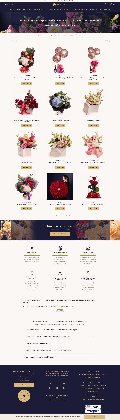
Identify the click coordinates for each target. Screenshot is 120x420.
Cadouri (88, 385)
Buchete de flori (39, 9)
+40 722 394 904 (8, 4)
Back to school (15, 9)
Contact (97, 371)
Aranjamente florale (55, 9)
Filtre (107, 41)
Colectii (82, 385)
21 (69, 215)
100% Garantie (98, 388)
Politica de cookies (99, 394)
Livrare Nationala (93, 391)
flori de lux (58, 4)
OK (94, 416)
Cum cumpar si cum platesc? (93, 377)
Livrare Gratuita (87, 388)
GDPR (93, 396)
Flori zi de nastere (81, 9)
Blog (83, 399)
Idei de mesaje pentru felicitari (95, 399)
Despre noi (90, 371)
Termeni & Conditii (86, 394)
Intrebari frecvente (101, 374)
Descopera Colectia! (60, 234)
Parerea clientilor (93, 380)
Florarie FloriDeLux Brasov (86, 374)
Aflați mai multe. (76, 416)
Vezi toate (60, 310)
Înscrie (24, 384)
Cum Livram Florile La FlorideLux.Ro (93, 382)
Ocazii (92, 9)
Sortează (13, 41)
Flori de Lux (68, 9)
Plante (98, 9)
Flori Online (103, 385)
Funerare (107, 9)
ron (114, 4)
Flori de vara (27, 9)
